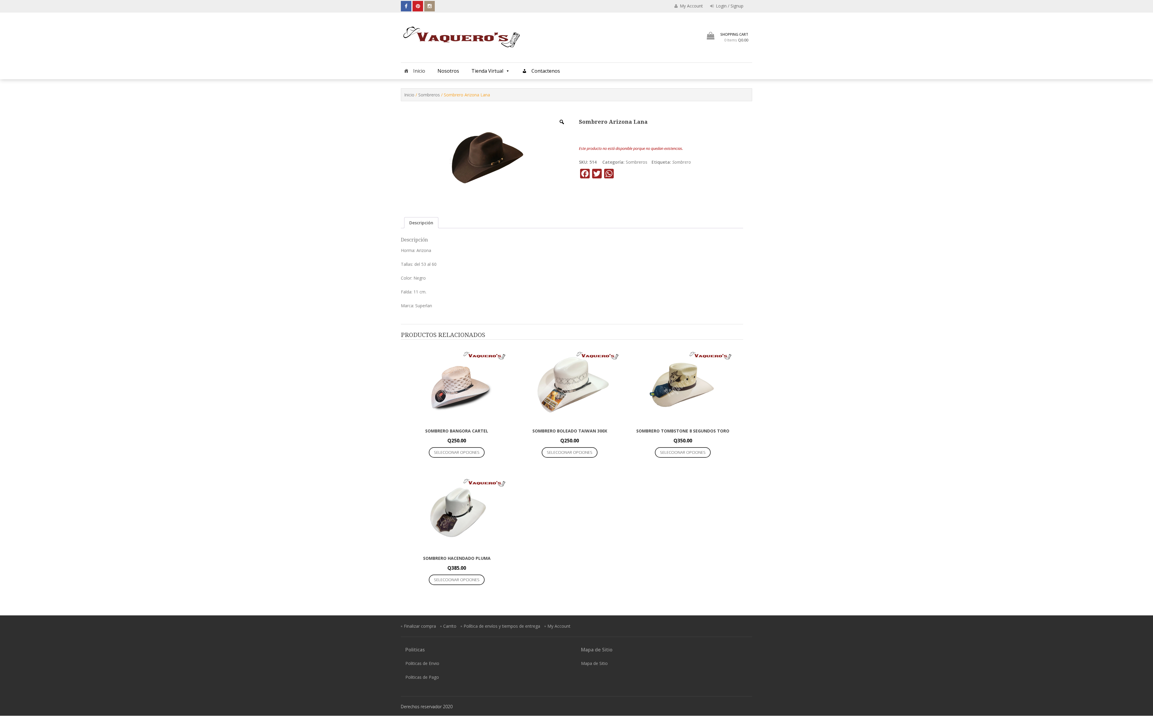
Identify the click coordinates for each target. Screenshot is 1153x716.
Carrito (449, 626)
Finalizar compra (420, 626)
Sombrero (681, 162)
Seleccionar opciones (457, 452)
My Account (558, 626)
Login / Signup (729, 6)
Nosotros (448, 71)
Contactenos (545, 71)
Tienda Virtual (487, 71)
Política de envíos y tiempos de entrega (502, 626)
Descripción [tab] (421, 223)
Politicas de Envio (422, 663)
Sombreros (429, 95)
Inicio (419, 71)
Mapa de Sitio (594, 663)
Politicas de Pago (422, 677)
